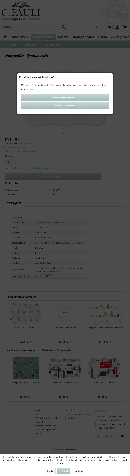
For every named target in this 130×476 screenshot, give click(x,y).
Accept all (63, 471)
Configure (78, 471)
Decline (50, 471)
